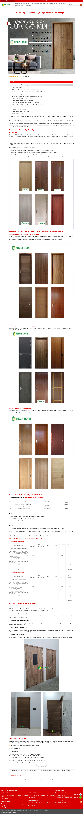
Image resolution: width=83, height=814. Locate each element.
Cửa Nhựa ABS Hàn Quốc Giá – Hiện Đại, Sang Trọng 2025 (23, 780)
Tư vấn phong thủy (38, 810)
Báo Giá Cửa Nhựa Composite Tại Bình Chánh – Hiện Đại (60, 780)
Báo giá (39, 10)
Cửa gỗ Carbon (35, 3)
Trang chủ (17, 3)
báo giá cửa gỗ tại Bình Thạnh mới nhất (29, 615)
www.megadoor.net (18, 749)
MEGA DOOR (19, 745)
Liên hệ (81, 0)
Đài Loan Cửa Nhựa (46, 16)
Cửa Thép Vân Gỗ (19, 5)
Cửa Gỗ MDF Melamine (17, 497)
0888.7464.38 (11, 807)
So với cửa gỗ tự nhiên (13, 630)
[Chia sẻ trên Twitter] (39, 766)
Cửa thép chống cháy (61, 3)
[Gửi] (81, 5)
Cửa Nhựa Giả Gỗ (44, 3)
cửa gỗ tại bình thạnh (59, 770)
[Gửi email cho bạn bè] (42, 766)
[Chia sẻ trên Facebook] (37, 766)
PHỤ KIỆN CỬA (52, 3)
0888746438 (76, 794)
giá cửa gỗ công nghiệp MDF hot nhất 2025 (40, 742)
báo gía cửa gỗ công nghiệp (40, 770)
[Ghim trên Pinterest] (44, 766)
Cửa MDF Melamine (14, 535)
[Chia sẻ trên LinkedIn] (46, 766)
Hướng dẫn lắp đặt (29, 810)
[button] (68, 1)
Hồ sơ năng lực (20, 810)
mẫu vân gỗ (13, 610)
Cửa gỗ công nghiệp (26, 3)
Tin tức (77, 0)
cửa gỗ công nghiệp (54, 116)
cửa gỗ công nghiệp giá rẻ (50, 770)
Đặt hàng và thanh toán (11, 810)
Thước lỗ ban (28, 5)
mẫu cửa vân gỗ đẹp (66, 770)
